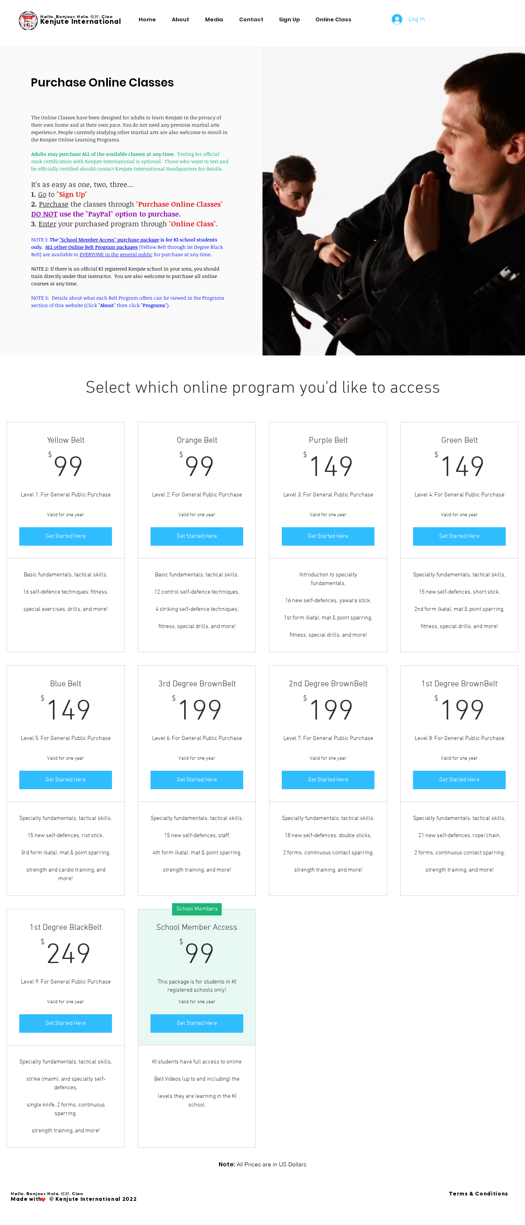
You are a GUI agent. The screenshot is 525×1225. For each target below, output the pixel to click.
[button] (291, 19)
